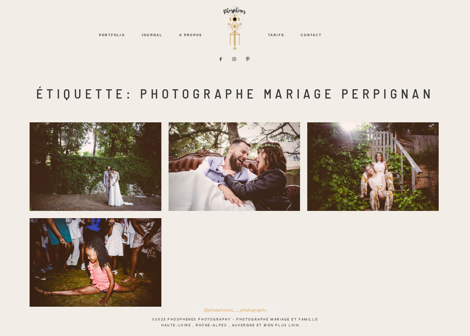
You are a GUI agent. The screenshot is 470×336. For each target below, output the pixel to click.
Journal (151, 35)
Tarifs (276, 35)
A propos (190, 35)
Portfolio (112, 35)
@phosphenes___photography (235, 310)
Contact (311, 35)
